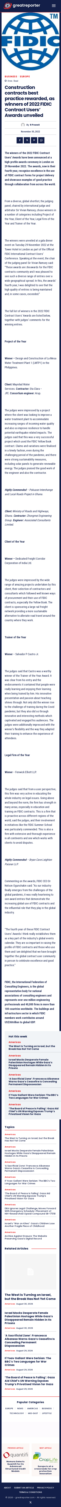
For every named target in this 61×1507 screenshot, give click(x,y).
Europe (25, 76)
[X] (27, 140)
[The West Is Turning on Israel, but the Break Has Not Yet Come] (30, 1272)
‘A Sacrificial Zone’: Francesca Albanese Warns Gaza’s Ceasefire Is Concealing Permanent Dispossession (34, 1081)
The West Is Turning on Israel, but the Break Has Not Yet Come (32, 1048)
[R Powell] (23, 125)
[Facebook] (20, 140)
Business (11, 76)
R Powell (35, 125)
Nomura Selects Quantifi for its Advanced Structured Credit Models (15, 1466)
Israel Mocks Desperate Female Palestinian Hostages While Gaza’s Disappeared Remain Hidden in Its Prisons (30, 1064)
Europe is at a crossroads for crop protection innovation (45, 1470)
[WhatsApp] (41, 140)
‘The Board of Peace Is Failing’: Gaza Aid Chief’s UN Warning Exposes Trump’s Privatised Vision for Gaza (33, 1111)
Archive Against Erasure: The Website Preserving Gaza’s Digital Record (26, 1237)
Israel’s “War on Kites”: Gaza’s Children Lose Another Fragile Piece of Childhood (30, 1225)
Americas (15, 1042)
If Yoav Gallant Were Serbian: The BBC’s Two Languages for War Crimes (33, 1096)
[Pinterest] (34, 140)
